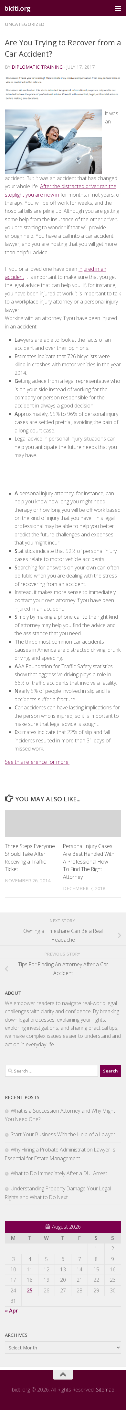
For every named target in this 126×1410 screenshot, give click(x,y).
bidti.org (17, 8)
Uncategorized (25, 24)
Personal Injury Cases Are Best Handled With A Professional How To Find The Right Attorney (88, 861)
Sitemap (105, 1389)
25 (30, 1290)
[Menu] (118, 8)
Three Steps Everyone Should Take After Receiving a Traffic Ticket (30, 858)
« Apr (11, 1310)
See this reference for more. (37, 761)
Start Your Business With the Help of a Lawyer (63, 1134)
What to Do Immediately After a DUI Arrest (59, 1173)
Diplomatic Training (37, 67)
